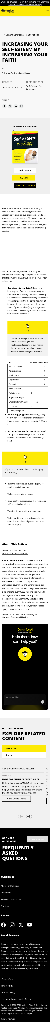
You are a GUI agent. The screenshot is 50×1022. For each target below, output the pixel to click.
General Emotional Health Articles (22, 34)
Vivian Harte (24, 73)
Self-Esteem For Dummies (34, 88)
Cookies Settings (8, 992)
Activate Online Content (11, 899)
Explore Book (25, 170)
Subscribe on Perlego (25, 185)
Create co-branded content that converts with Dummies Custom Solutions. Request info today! (25, 3)
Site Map (5, 906)
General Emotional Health (15, 617)
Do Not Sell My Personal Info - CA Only (18, 999)
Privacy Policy (7, 986)
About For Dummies (10, 886)
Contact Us (6, 892)
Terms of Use (7, 979)
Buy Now (24, 177)
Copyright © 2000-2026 (11, 1005)
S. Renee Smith (9, 73)
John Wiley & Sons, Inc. (34, 1005)
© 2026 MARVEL (8, 1019)
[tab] (24, 748)
